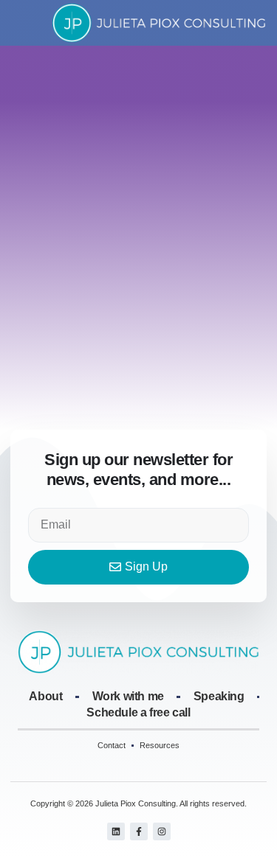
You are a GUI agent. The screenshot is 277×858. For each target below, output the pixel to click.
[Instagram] (162, 831)
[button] (20, 22)
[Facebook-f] (139, 831)
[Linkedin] (116, 831)
